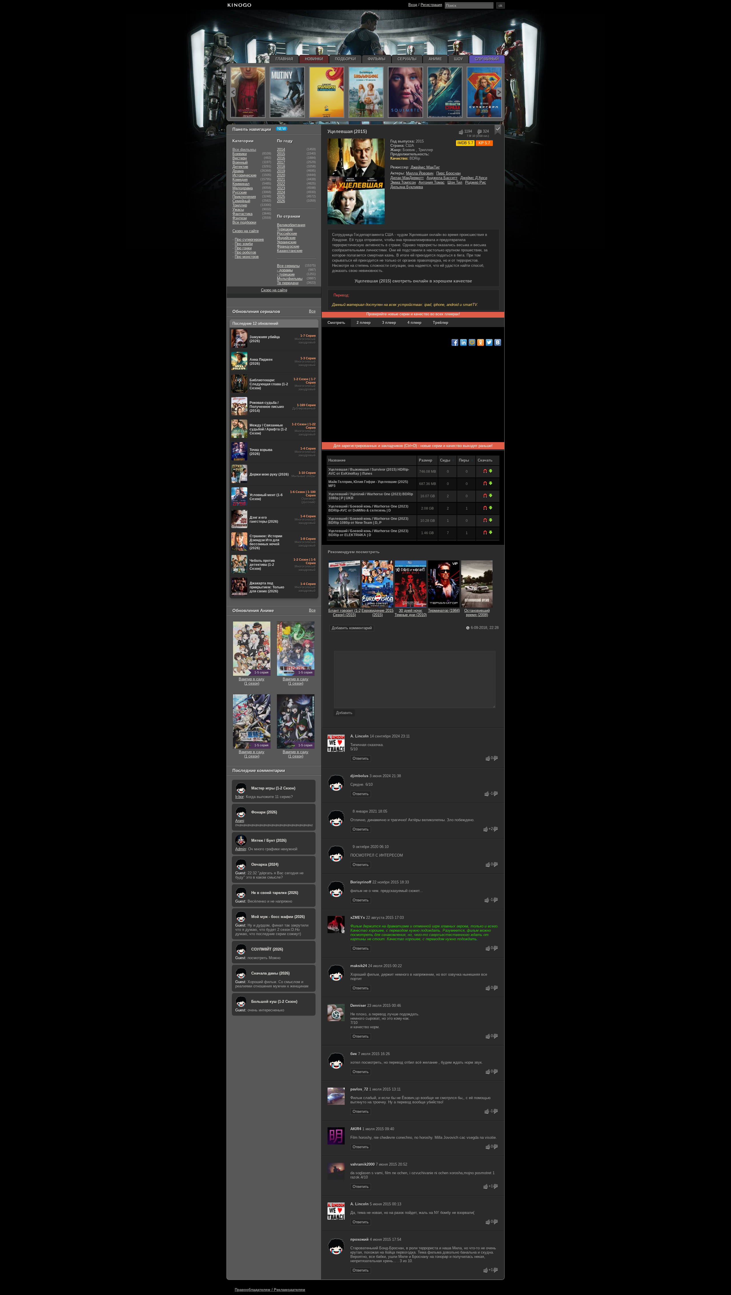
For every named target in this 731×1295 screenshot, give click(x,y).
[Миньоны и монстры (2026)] (326, 92)
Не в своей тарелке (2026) (274, 893)
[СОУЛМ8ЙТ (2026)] (405, 92)
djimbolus (359, 776)
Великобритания (291, 225)
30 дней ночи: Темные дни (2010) (411, 612)
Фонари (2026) (264, 812)
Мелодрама (242, 188)
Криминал (241, 184)
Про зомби (244, 244)
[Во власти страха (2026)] (445, 92)
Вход (412, 5)
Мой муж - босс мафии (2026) (278, 917)
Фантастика (242, 214)
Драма (238, 171)
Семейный (241, 201)
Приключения (244, 197)
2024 (281, 192)
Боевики (239, 154)
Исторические (244, 175)
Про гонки (243, 248)
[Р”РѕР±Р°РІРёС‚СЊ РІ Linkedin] (463, 342)
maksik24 (358, 966)
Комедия (240, 179)
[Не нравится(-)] (479, 132)
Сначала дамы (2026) (270, 973)
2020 (281, 175)
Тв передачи (287, 283)
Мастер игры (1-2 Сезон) (273, 788)
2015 (281, 154)
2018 (281, 167)
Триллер (239, 205)
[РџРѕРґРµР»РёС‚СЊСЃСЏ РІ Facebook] (454, 342)
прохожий (359, 1239)
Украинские (286, 242)
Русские (239, 192)
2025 (281, 197)
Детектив (240, 167)
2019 (281, 171)
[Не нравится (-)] (496, 758)
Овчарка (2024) (264, 864)
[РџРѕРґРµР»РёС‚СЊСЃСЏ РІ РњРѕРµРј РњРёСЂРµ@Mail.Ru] (472, 342)
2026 (281, 201)
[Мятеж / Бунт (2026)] (287, 92)
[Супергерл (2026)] (484, 92)
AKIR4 (355, 1129)
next (499, 92)
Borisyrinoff (360, 882)
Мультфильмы (289, 278)
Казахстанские (289, 250)
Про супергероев (249, 239)
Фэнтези (239, 218)
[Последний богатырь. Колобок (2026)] (366, 92)
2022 (281, 184)
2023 (281, 188)
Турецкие (285, 229)
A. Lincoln (359, 736)
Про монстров (247, 256)
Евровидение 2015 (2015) (377, 612)
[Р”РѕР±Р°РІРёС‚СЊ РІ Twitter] (489, 342)
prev (233, 92)
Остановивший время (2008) (477, 612)
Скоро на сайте (245, 231)
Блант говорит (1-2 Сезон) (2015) (344, 612)
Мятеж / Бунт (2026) (268, 840)
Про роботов (245, 252)
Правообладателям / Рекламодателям (270, 1290)
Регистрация (431, 5)
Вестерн (239, 158)
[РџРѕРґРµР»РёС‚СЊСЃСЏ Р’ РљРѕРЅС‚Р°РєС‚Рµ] (497, 342)
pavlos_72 (359, 1089)
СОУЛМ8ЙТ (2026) (267, 949)
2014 (281, 149)
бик (353, 1054)
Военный (240, 162)
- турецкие (286, 274)
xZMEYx (357, 917)
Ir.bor (239, 797)
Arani (239, 821)
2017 (281, 162)
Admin (240, 849)
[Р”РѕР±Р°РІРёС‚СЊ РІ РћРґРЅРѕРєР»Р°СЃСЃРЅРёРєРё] (480, 342)
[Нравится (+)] (488, 758)
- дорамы (285, 270)
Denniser (358, 1005)
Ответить (361, 758)
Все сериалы (288, 266)
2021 (281, 179)
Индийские (286, 238)
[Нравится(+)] (461, 132)
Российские (287, 233)
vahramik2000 (362, 1164)
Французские (288, 246)
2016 (281, 158)
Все (312, 311)
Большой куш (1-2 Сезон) (274, 1001)
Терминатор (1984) (444, 610)
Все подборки (244, 222)
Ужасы (238, 209)
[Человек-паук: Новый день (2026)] (248, 92)
